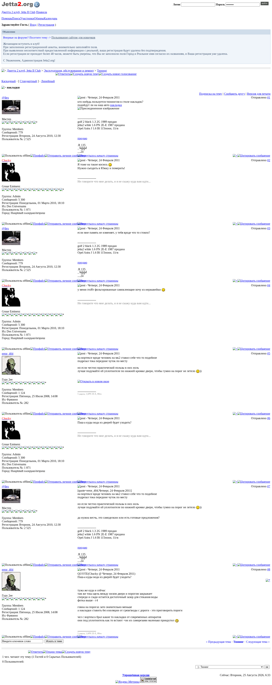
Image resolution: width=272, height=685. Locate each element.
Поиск (16, 18)
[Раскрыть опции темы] (52, 651)
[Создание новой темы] (84, 74)
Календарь (50, 18)
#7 (268, 486)
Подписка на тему (210, 93)
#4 (268, 285)
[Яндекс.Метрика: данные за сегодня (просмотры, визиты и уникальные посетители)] (127, 682)
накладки (116, 105)
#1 (268, 97)
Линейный (48, 81)
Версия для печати (259, 93)
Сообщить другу (234, 93)
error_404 (7, 353)
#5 (268, 353)
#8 (268, 569)
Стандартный (28, 81)
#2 (268, 160)
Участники (27, 18)
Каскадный (8, 81)
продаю (82, 138)
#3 (268, 228)
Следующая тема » (258, 641)
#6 (268, 418)
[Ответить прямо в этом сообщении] (253, 155)
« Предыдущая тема (218, 641)
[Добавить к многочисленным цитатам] (235, 155)
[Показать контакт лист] (37, 155)
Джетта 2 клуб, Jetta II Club (18, 12)
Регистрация (46, 24)
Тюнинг (102, 70)
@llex (5, 97)
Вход (33, 24)
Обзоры (39, 18)
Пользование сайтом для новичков (73, 37)
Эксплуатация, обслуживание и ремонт (69, 70)
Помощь (6, 18)
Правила (41, 12)
